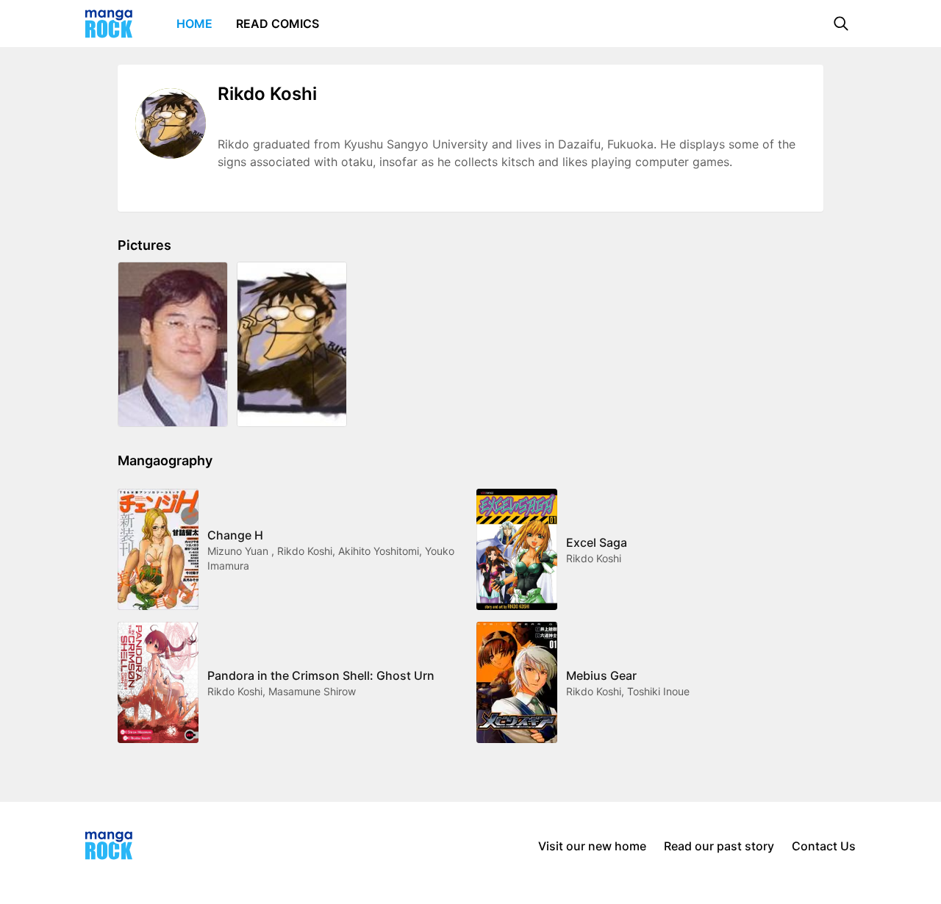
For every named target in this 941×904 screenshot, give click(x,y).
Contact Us (824, 846)
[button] (841, 23)
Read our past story (719, 846)
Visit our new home (592, 846)
